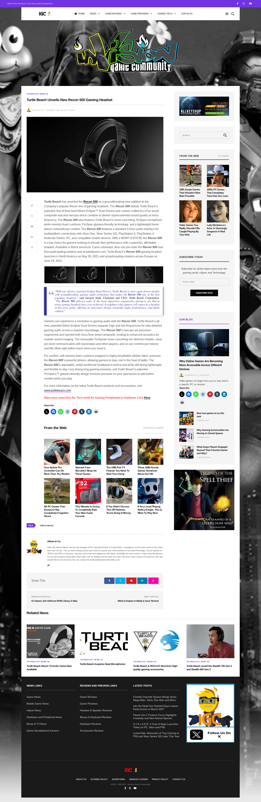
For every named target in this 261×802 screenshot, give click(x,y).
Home (81, 13)
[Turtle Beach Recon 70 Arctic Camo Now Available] (51, 641)
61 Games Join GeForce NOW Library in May (54, 601)
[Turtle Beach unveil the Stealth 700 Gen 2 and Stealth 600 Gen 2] (210, 641)
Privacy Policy (160, 779)
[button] (59, 275)
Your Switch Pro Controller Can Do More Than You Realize (56, 470)
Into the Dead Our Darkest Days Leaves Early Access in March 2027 (155, 708)
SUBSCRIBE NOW (204, 293)
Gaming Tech (164, 13)
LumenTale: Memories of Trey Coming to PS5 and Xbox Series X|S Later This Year (156, 735)
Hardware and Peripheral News (44, 717)
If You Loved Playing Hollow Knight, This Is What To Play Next (150, 509)
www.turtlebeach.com (57, 390)
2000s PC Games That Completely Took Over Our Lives (217, 192)
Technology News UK (37, 94)
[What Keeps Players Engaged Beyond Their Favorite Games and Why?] (186, 452)
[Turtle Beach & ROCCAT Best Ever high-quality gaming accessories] (157, 641)
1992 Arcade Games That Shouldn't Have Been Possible (189, 192)
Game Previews (140, 13)
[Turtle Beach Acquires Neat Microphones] (104, 640)
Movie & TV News (37, 723)
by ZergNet (223, 156)
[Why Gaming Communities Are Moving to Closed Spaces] (186, 435)
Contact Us (178, 779)
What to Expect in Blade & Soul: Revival (138, 601)
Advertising (118, 779)
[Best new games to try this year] (186, 418)
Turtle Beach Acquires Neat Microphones (102, 664)
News (93, 13)
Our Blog (186, 13)
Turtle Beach (46, 526)
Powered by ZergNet (153, 428)
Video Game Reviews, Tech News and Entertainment (30, 3)
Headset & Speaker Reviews (96, 710)
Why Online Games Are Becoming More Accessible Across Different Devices (201, 365)
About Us (81, 779)
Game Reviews (113, 13)
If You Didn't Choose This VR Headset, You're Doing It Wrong (118, 509)
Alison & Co (38, 110)
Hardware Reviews (90, 723)
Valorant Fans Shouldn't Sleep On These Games (86, 470)
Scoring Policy (99, 779)
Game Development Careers (43, 730)
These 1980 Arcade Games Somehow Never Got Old (148, 470)
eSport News (34, 710)
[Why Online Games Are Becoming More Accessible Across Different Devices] (204, 342)
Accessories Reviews (92, 730)
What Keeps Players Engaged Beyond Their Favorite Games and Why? (212, 450)
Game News (33, 696)
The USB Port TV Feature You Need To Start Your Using (118, 470)
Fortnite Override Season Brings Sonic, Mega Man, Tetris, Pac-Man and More (155, 698)
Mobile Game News (38, 703)
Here (147, 397)
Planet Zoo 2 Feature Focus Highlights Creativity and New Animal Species (154, 717)
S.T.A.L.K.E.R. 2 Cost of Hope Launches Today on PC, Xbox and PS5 (155, 726)
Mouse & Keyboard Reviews (96, 717)
